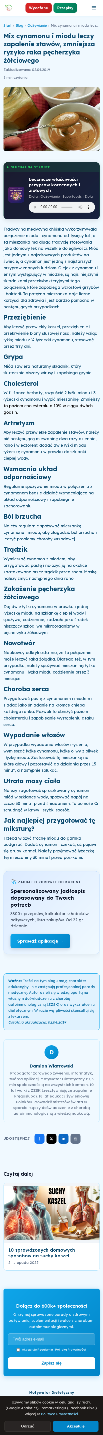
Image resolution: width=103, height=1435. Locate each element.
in (64, 1138)
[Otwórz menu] (93, 7)
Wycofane (38, 8)
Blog (19, 25)
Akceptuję (75, 1426)
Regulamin (45, 1349)
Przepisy (65, 8)
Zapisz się (52, 1363)
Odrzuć (27, 1426)
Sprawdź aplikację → (40, 941)
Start (8, 25)
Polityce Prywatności (59, 1414)
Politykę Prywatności (70, 1349)
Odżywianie (37, 25)
